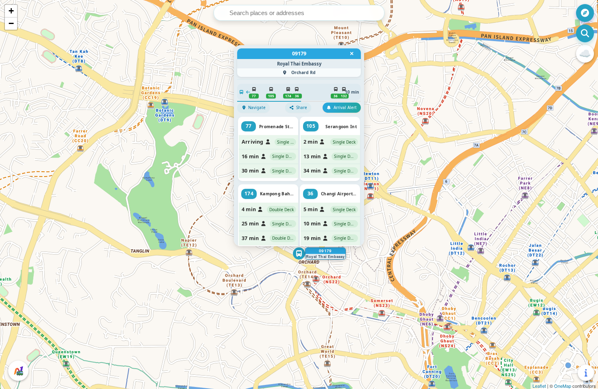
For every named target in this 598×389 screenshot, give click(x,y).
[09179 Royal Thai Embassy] (299, 253)
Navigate (257, 107)
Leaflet (539, 385)
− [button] (11, 23)
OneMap (562, 385)
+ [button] (11, 11)
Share (301, 107)
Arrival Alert (345, 107)
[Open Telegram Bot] (18, 371)
